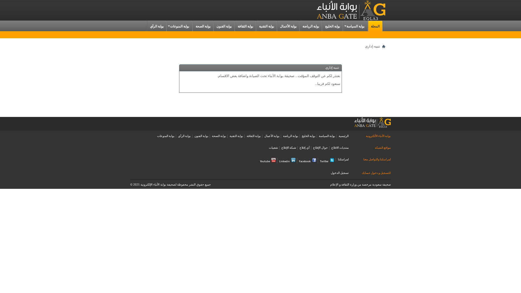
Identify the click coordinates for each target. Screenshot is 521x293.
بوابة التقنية (266, 26)
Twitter (324, 161)
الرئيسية (344, 136)
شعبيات (273, 147)
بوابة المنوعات (179, 26)
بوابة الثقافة (245, 26)
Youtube (265, 161)
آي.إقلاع (305, 147)
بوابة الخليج (332, 26)
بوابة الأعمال (288, 26)
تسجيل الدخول (340, 173)
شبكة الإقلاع (288, 147)
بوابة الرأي (157, 26)
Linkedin (284, 161)
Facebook (305, 161)
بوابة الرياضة (311, 26)
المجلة (375, 26)
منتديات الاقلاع (340, 147)
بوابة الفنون (224, 26)
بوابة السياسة (355, 26)
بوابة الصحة (203, 26)
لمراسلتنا (343, 159)
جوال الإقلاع (320, 147)
